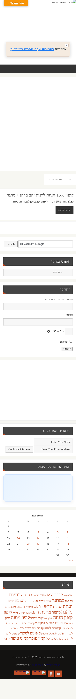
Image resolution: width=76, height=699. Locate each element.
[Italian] (53, 24)
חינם (38, 606)
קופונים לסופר (30, 633)
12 (38, 538)
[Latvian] (65, 24)
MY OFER (55, 594)
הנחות (57, 606)
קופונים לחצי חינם (25, 623)
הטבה (20, 600)
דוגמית (39, 601)
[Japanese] (57, 24)
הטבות (11, 601)
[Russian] (42, 29)
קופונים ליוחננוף (51, 628)
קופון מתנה (20, 617)
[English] (42, 24)
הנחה (68, 606)
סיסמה (69, 314)
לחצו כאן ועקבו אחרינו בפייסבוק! (32, 49)
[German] (46, 24)
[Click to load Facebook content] (37, 488)
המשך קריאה (64, 210)
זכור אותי (64, 341)
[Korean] (61, 24)
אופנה (43, 595)
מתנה (67, 611)
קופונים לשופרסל (57, 638)
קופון (8, 612)
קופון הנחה (63, 617)
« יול (71, 560)
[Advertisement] (38, 128)
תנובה (7, 638)
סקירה (15, 612)
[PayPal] (51, 674)
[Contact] (39, 673)
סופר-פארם (25, 612)
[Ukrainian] (53, 29)
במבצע (69, 601)
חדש (48, 606)
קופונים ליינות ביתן (30, 628)
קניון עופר (37, 638)
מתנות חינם (41, 612)
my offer (68, 595)
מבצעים (10, 606)
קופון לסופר (36, 618)
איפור (36, 595)
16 (67, 543)
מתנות (56, 612)
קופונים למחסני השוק (53, 633)
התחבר (67, 348)
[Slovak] (46, 29)
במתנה (58, 599)
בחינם (14, 594)
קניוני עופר (20, 638)
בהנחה (26, 594)
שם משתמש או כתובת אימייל (58, 299)
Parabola (37, 665)
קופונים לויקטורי (44, 623)
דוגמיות (47, 601)
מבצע (21, 606)
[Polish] (69, 24)
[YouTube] (58, 674)
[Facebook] (22, 673)
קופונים (60, 622)
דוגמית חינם (30, 601)
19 (38, 543)
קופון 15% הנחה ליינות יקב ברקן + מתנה (40, 195)
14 (18, 538)
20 (28, 543)
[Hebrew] (49, 24)
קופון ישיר (48, 618)
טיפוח (29, 606)
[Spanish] (49, 29)
